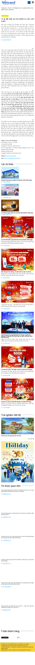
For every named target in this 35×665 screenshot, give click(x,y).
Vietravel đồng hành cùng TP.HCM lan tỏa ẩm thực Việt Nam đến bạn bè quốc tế (17, 514)
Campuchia (13, 86)
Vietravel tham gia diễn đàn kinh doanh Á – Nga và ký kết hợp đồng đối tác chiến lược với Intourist (17, 606)
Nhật (32, 78)
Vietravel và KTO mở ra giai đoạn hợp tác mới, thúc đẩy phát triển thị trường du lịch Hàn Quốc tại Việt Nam (17, 537)
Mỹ (17, 78)
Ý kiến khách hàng (10, 631)
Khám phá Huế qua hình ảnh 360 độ (11, 435)
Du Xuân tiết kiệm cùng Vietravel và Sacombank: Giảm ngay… (17, 239)
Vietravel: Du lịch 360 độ (10, 156)
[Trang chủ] (8, 2)
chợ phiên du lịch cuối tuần (14, 158)
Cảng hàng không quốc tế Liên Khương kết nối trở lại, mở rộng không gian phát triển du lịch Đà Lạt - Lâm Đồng (17, 490)
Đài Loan (28, 80)
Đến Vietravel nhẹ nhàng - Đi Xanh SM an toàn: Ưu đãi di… (16, 272)
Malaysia (16, 84)
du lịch (32, 53)
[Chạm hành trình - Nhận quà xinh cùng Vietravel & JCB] (10, 190)
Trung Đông (20, 82)
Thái (8, 86)
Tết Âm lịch (7, 71)
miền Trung (7, 69)
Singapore (9, 84)
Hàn (3, 80)
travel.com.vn (9, 151)
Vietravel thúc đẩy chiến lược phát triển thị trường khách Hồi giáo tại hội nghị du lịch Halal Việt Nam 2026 (17, 583)
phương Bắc (26, 69)
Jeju (3, 87)
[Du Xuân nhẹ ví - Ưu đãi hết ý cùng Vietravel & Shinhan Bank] (17, 292)
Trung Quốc (8, 82)
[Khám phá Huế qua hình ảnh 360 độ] (16, 428)
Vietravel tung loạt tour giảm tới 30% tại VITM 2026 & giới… (16, 180)
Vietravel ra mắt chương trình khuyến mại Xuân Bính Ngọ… (16, 401)
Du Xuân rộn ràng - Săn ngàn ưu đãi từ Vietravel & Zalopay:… (17, 369)
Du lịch (26, 50)
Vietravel (3, 52)
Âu (13, 78)
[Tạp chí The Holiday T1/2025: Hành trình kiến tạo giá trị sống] (17, 461)
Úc (15, 78)
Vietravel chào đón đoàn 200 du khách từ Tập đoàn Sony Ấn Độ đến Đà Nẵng (17, 560)
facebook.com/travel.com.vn (13, 153)
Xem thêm (30, 438)
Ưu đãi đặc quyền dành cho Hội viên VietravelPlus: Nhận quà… (17, 213)
